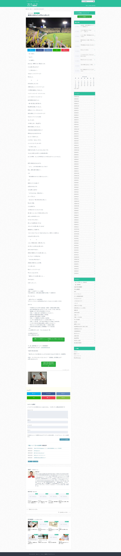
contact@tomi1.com (45, 347)
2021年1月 (76, 145)
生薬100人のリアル (78, 328)
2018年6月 (76, 215)
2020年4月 (76, 164)
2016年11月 (76, 259)
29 (93, 85)
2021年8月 (76, 131)
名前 (29, 420)
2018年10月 (76, 205)
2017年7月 (76, 240)
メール (29, 425)
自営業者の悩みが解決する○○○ (40, 457)
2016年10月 (76, 261)
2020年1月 (76, 171)
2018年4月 (76, 219)
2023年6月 (76, 112)
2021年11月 (76, 129)
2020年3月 (76, 166)
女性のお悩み (77, 312)
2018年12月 (76, 201)
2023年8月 (76, 108)
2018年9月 (76, 208)
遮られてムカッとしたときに (86, 59)
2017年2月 (76, 252)
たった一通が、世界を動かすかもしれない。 (87, 36)
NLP (75, 291)
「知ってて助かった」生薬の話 (80, 282)
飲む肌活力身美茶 (77, 342)
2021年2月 (76, 143)
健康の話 (76, 310)
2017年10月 (76, 233)
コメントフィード (77, 355)
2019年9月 (76, 180)
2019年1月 (76, 198)
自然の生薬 (76, 335)
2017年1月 (76, 254)
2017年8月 (76, 238)
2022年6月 (76, 122)
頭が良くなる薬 (77, 340)
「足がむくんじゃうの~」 (33, 509)
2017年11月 (76, 231)
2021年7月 (76, 133)
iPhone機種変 (77, 289)
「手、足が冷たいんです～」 (63, 512)
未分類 (75, 321)
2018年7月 (76, 212)
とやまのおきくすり (78, 300)
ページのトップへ (66, 369)
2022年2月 (76, 126)
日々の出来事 (38, 445)
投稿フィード (76, 353)
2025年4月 (76, 98)
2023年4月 (76, 117)
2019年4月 (76, 191)
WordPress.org (77, 357)
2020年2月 (76, 168)
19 (84, 84)
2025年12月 (76, 96)
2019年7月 (76, 185)
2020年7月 (76, 157)
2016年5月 (76, 273)
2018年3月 (76, 222)
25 (81, 85)
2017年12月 (76, 229)
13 (87, 82)
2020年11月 (76, 147)
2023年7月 (76, 110)
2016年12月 (76, 257)
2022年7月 (76, 119)
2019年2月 (76, 196)
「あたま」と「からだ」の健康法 (32, 4)
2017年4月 (76, 247)
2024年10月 (76, 101)
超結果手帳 (76, 338)
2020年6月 (76, 159)
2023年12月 (76, 105)
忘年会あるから (37, 450)
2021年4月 (76, 138)
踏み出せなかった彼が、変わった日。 (87, 40)
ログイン (76, 351)
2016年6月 (76, 271)
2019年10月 (76, 178)
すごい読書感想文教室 (78, 296)
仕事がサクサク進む (78, 305)
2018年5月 (76, 217)
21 (90, 84)
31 (78, 87)
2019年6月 (76, 187)
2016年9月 (76, 264)
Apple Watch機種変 (78, 286)
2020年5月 (76, 161)
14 (90, 82)
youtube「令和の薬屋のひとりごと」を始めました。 (87, 26)
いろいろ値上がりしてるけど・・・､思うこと (86, 31)
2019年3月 (76, 194)
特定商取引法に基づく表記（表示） (81, 326)
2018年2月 (76, 224)
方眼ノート (30, 445)
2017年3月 (76, 250)
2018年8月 (76, 210)
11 (81, 82)
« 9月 (75, 88)
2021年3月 (76, 140)
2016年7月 (76, 268)
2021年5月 (76, 136)
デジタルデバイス (77, 298)
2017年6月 (76, 243)
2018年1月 (76, 226)
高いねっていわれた (85, 49)
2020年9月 (76, 152)
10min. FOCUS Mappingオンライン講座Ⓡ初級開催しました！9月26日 (48, 448)
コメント (30, 410)
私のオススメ (77, 333)
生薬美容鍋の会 (77, 331)
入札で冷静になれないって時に (87, 64)
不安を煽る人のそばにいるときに (87, 44)
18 (81, 84)
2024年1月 (76, 103)
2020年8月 (76, 154)
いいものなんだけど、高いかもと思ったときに (87, 55)
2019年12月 (76, 173)
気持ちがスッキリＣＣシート (39, 455)
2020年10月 (76, 150)
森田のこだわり (77, 324)
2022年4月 (76, 124)
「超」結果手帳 (77, 284)
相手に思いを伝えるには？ (39, 453)
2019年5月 (76, 189)
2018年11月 (76, 203)
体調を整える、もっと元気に (80, 307)
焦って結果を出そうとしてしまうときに (87, 70)
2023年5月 (76, 115)
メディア (76, 303)
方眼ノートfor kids (78, 317)
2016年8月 (76, 266)
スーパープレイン (77, 293)
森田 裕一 (37, 471)
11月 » (78, 88)
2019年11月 (76, 175)
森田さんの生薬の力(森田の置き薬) (90, 6)
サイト (28, 430)
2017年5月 (76, 245)
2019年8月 (76, 182)
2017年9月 (76, 236)
